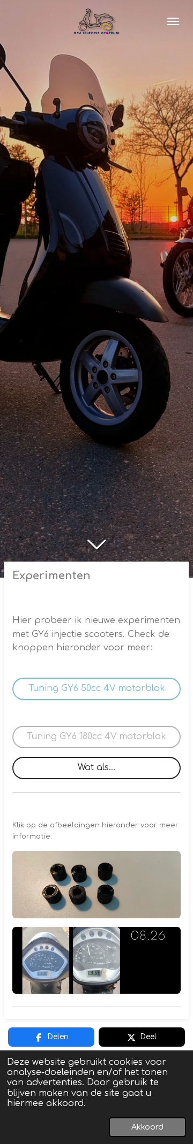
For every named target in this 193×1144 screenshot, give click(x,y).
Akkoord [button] (147, 1127)
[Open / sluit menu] (173, 21)
